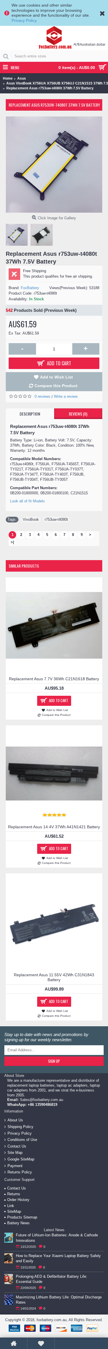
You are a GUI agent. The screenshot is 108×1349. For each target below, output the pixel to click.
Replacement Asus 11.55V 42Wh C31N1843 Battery (54, 977)
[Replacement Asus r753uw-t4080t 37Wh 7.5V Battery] (54, 164)
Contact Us (16, 1146)
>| (12, 542)
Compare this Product (56, 385)
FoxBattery (30, 288)
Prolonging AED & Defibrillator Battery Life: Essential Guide (51, 1279)
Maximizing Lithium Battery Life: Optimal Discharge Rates (59, 1299)
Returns (13, 1194)
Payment (14, 1165)
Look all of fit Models (27, 501)
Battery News (18, 1223)
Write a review (65, 396)
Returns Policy (19, 1172)
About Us (15, 1120)
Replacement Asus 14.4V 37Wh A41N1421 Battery (54, 827)
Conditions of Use (22, 1139)
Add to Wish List (56, 377)
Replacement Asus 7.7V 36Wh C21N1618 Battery (54, 679)
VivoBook (31, 519)
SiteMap (14, 1211)
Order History (18, 1200)
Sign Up (54, 1061)
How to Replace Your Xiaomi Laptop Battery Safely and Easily (58, 1258)
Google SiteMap (20, 1159)
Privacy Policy (24, 20)
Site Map (14, 1152)
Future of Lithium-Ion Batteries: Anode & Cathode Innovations (57, 1237)
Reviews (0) (78, 414)
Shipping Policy (20, 1127)
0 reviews (42, 396)
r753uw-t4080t (56, 519)
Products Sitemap (22, 1217)
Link (10, 1206)
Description (30, 414)
